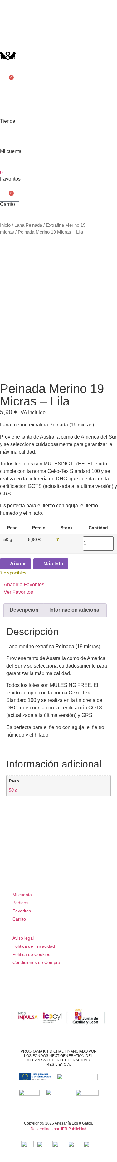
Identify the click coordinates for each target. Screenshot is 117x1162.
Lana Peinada (28, 225)
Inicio (5, 225)
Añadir (17, 563)
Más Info (52, 563)
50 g (13, 789)
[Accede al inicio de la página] (8, 30)
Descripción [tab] (24, 610)
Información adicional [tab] (74, 610)
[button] (58, 588)
